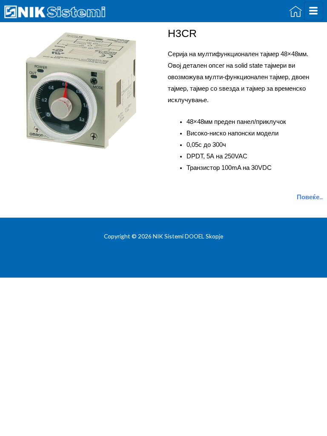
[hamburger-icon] (313, 11)
